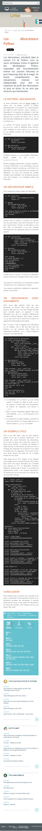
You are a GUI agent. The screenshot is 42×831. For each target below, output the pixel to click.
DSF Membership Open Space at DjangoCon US (18, 781)
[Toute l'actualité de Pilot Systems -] (36, 719)
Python (9, 615)
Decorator (10, 617)
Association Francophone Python (13, 760)
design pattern (31, 103)
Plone (26, 827)
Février (27, 664)
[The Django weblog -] (36, 810)
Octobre (15, 657)
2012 (19, 30)
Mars (10, 640)
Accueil (15, 30)
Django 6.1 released (9, 803)
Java (18, 613)
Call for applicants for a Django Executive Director (18, 798)
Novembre (9, 657)
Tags (30, 628)
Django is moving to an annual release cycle (17, 792)
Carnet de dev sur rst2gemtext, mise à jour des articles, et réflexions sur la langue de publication (21, 748)
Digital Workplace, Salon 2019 (12, 707)
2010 (7, 663)
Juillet (15, 646)
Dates (8, 628)
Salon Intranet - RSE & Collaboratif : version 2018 (18, 713)
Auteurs (19, 628)
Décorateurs (32, 615)
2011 (7, 655)
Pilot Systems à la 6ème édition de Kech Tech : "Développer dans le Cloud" (17, 688)
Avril (23, 30)
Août (14, 651)
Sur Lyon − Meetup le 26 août (12, 742)
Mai (7, 634)
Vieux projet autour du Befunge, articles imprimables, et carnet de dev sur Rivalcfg (20, 735)
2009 (7, 668)
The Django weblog (16, 775)
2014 (7, 638)
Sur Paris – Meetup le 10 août (12, 754)
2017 (7, 632)
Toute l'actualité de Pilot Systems (23, 681)
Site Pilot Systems (23, 826)
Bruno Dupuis (23, 54)
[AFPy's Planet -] (36, 766)
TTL (14, 615)
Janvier (32, 664)
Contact (3, 826)
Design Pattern (26, 613)
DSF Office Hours (9, 787)
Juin (7, 640)
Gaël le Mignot (22, 615)
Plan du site (12, 826)
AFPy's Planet (14, 728)
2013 (7, 644)
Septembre (9, 646)
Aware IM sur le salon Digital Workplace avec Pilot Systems (19, 701)
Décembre (9, 670)
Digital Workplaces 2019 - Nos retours (15, 695)
